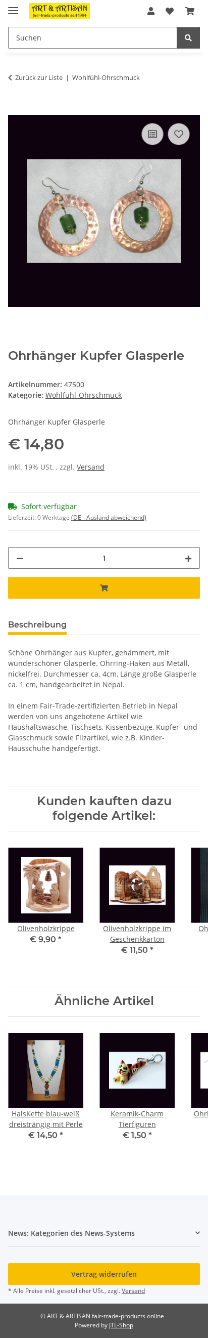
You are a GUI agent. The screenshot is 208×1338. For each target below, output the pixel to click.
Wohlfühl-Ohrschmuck (83, 395)
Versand (91, 467)
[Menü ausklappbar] (13, 6)
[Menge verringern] (20, 558)
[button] (151, 11)
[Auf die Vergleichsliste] (152, 134)
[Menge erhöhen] (188, 558)
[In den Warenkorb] (16, 109)
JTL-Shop (121, 1325)
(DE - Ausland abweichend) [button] (108, 517)
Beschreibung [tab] (37, 625)
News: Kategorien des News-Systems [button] (71, 1233)
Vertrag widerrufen (104, 1274)
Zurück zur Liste (39, 77)
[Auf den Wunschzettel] (179, 134)
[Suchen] (188, 38)
